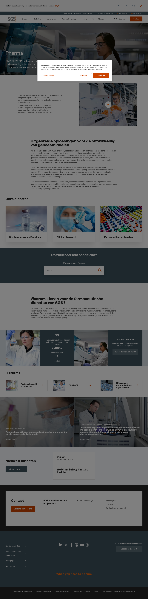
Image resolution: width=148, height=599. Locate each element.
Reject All (83, 75)
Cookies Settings (48, 75)
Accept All (101, 75)
